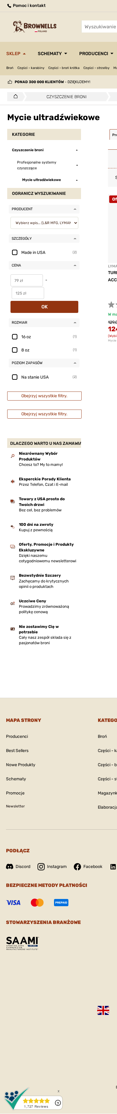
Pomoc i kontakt (29, 5)
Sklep (13, 53)
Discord (23, 866)
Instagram (57, 866)
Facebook (92, 866)
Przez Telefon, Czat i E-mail (43, 484)
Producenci (93, 53)
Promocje (15, 793)
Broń (10, 68)
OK (44, 307)
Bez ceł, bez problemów (40, 510)
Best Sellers (17, 750)
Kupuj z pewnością (35, 530)
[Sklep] (14, 96)
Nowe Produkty (20, 764)
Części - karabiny (30, 68)
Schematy (50, 53)
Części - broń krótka (64, 68)
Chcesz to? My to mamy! (41, 464)
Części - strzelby (96, 68)
